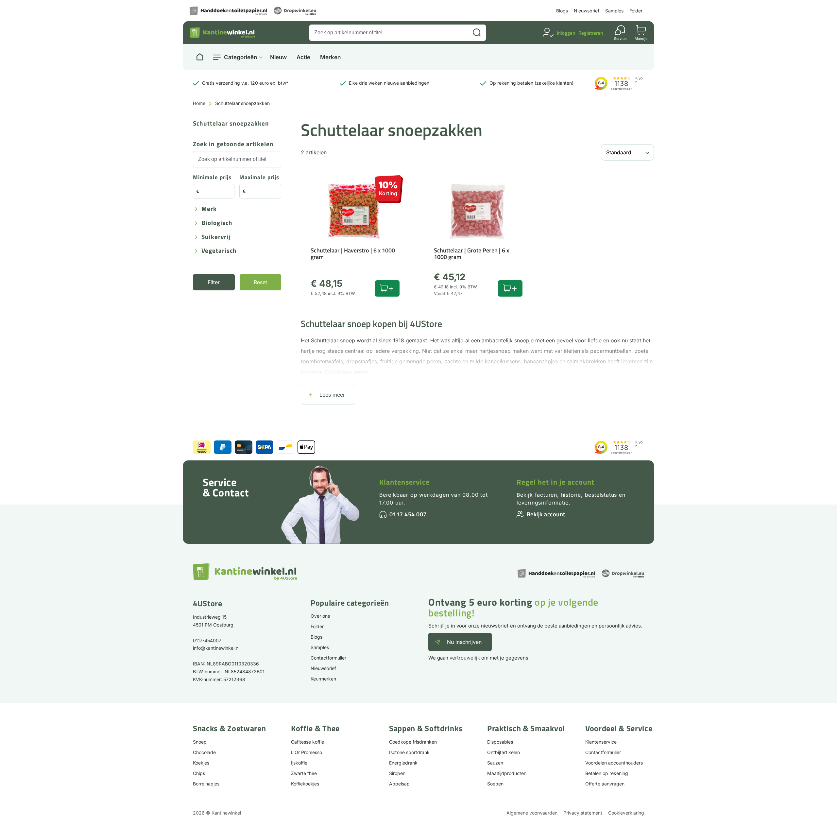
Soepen (495, 783)
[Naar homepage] (200, 57)
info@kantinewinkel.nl (216, 648)
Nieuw (278, 57)
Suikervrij (216, 237)
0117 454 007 (408, 514)
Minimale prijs (212, 177)
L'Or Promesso (306, 752)
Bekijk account (546, 514)
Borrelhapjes (206, 783)
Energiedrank (403, 763)
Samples (614, 10)
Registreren (590, 32)
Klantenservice (404, 482)
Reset (260, 282)
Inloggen (566, 32)
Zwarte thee (304, 773)
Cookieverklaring (626, 813)
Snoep (200, 742)
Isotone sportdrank (409, 752)
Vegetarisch (219, 251)
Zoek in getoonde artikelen (233, 144)
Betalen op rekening (606, 773)
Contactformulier (328, 658)
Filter (214, 282)
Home (199, 103)
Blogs (562, 10)
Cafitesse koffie (307, 742)
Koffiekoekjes (305, 783)
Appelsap (399, 783)
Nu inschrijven (464, 642)
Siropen (397, 773)
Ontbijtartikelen (503, 752)
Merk (209, 209)
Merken (330, 57)
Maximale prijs (259, 177)
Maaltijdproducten (506, 773)
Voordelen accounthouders (614, 763)
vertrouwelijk (465, 658)
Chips (199, 773)
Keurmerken (323, 678)
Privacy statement (582, 813)
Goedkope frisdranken (413, 742)
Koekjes (201, 763)
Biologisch (216, 223)
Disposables (500, 742)
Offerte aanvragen (604, 783)
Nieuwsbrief (586, 10)
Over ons (320, 616)
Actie (303, 57)
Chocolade (204, 752)
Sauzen (495, 763)
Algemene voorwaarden (531, 813)
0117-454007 (207, 640)
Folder (635, 10)
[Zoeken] (477, 33)
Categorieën (240, 57)
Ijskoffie (299, 763)
